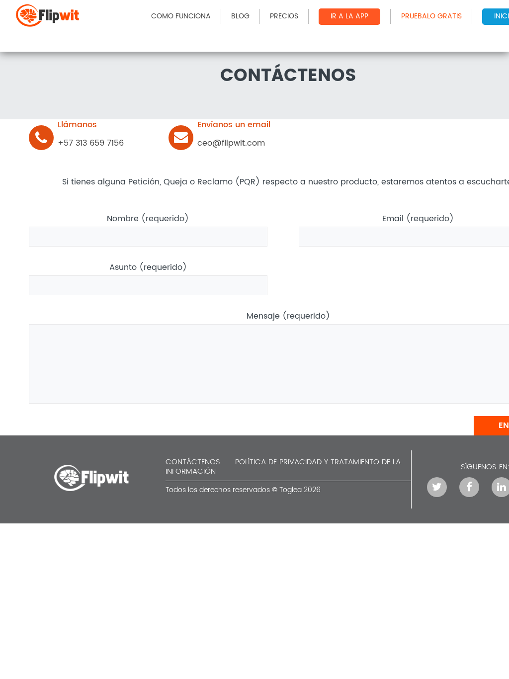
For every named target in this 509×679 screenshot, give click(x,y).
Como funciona (181, 16)
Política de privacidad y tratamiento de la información (283, 467)
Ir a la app (349, 16)
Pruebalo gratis (431, 16)
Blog (240, 16)
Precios (284, 16)
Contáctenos (193, 462)
